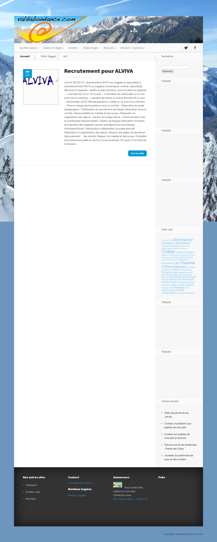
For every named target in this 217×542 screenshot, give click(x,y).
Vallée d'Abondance (172, 291)
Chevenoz (183, 248)
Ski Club (170, 282)
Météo (175, 272)
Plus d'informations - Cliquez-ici (130, 499)
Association (185, 246)
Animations (183, 243)
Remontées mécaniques (183, 277)
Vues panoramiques (186, 293)
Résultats (164, 280)
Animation (168, 243)
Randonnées (172, 275)
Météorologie (91, 48)
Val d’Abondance (29, 48)
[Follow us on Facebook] (195, 48)
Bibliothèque (166, 248)
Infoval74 (31, 498)
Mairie (176, 269)
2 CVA (163, 240)
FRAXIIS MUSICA (168, 260)
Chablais (175, 248)
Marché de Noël (186, 270)
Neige (181, 272)
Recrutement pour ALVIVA (98, 71)
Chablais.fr (31, 485)
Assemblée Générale (170, 246)
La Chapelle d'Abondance (178, 264)
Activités (73, 48)
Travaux (165, 288)
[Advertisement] (177, 105)
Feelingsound (174, 255)
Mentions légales (77, 495)
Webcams (110, 48)
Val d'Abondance (174, 289)
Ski (163, 282)
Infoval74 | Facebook (132, 48)
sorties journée (177, 285)
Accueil (25, 56)
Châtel (167, 251)
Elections (165, 255)
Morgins (166, 272)
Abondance (183, 239)
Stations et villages (53, 48)
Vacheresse (176, 287)
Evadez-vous (33, 492)
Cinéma (179, 252)
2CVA (169, 240)
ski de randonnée (184, 282)
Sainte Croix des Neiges (181, 279)
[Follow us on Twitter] (186, 48)
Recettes (165, 277)
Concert (189, 252)
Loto (171, 270)
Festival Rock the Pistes (183, 257)
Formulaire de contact (80, 483)
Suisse (189, 284)
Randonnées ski (185, 275)
